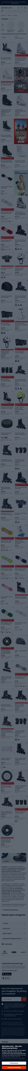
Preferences (14, 1063)
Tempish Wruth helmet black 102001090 (6, 296)
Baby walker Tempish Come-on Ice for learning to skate (21, 325)
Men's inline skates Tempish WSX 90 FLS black (6, 488)
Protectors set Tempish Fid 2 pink (20, 514)
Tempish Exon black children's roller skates (20, 433)
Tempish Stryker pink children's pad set (6, 759)
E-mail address (7, 999)
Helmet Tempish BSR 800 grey (21, 651)
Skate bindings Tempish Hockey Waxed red (7, 240)
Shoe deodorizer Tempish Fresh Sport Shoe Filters (20, 542)
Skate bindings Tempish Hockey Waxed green (7, 623)
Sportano (3, 15)
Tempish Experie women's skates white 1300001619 (20, 111)
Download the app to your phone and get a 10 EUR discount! (15, 2)
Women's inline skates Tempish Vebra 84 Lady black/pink (6, 813)
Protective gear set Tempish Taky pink (19, 352)
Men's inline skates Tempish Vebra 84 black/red (19, 706)
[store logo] (9, 8)
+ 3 (12, 221)
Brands (9, 15)
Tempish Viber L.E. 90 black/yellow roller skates (7, 514)
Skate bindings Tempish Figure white (21, 623)
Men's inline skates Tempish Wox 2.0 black (6, 705)
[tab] (14, 924)
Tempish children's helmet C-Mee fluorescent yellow (19, 408)
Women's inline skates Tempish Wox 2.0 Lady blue (20, 297)
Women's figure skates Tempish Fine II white (6, 84)
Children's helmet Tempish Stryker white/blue (5, 353)
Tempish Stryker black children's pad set (20, 812)
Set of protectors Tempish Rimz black (5, 380)
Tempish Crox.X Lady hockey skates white (20, 161)
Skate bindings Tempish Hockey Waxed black (21, 569)
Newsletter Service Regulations (16, 1024)
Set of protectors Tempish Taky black (5, 324)
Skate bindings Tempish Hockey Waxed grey (21, 677)
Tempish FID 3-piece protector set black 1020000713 (20, 461)
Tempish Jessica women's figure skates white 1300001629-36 (20, 213)
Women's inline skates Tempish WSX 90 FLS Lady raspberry (7, 732)
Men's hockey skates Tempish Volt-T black (6, 58)
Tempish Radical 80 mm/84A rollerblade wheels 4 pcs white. (6, 652)
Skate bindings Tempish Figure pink (7, 597)
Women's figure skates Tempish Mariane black (6, 161)
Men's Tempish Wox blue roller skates (21, 488)
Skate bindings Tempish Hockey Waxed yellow (7, 541)
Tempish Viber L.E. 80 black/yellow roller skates (7, 460)
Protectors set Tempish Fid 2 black (6, 268)
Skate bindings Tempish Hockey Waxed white (7, 212)
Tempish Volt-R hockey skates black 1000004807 (21, 597)
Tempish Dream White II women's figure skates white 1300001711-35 (21, 59)
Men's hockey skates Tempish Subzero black (6, 136)
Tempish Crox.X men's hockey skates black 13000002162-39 (6, 111)
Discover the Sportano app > (10, 970)
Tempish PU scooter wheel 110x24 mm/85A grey (6, 787)
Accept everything (14, 1067)
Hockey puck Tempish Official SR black (6, 433)
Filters (4, 37)
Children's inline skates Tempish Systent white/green (20, 787)
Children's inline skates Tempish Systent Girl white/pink (6, 678)
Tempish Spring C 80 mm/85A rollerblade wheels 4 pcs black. (6, 841)
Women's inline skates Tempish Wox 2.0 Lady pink (20, 241)
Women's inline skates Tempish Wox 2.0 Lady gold (20, 381)
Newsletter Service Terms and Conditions (14, 1007)
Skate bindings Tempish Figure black (7, 187)
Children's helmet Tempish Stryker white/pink (19, 269)
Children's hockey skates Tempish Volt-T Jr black (7, 408)
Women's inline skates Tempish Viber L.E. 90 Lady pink (20, 759)
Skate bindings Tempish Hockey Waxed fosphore (7, 569)
